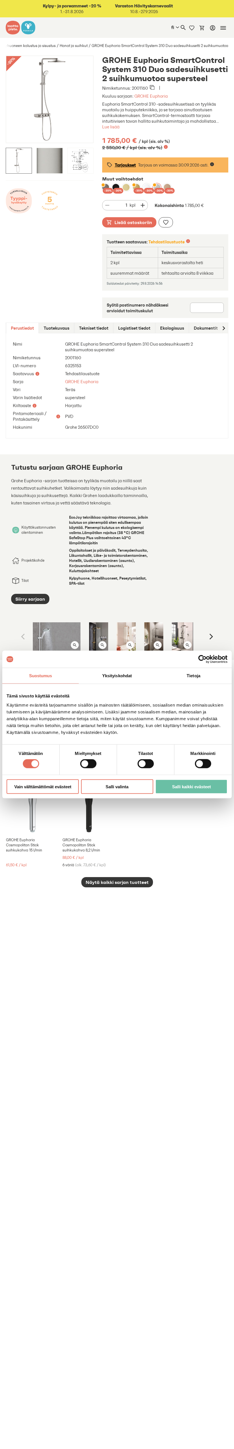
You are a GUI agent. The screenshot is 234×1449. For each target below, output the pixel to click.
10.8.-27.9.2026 (144, 8)
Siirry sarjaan (30, 599)
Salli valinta (117, 786)
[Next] (210, 636)
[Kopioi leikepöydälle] (152, 88)
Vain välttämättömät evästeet (42, 786)
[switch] (88, 763)
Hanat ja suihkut (74, 45)
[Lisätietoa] (166, 147)
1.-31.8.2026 (72, 8)
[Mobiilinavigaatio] (223, 28)
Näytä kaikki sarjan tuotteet (117, 882)
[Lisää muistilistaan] (166, 222)
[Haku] (183, 27)
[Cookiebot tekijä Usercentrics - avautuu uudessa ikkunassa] (202, 659)
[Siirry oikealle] (223, 328)
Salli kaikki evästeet (191, 786)
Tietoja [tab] (193, 675)
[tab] (22, 328)
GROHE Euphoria (151, 96)
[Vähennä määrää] (107, 205)
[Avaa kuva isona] (75, 645)
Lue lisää (111, 127)
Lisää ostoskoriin (133, 222)
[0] (202, 27)
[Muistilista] (192, 27)
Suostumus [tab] (40, 675)
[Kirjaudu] (212, 28)
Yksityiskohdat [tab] (117, 675)
